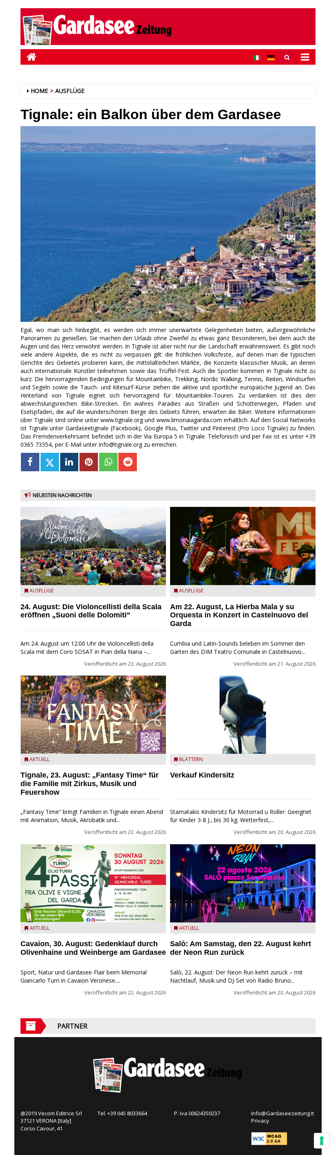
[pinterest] (88, 462)
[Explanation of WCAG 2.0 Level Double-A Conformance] (269, 1138)
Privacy (260, 1120)
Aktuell (40, 759)
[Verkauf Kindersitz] (243, 715)
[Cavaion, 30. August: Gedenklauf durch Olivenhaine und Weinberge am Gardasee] (93, 883)
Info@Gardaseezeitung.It (282, 1113)
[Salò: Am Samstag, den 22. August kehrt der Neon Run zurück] (243, 883)
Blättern (191, 759)
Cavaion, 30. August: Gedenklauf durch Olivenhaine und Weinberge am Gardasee (93, 948)
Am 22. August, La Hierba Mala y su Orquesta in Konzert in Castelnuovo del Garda (239, 615)
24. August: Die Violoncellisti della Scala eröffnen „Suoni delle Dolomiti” (90, 611)
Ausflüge (69, 91)
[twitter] (50, 462)
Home (39, 91)
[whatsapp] (108, 462)
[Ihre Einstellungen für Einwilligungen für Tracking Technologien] (321, 1140)
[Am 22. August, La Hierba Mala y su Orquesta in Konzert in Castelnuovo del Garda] (243, 546)
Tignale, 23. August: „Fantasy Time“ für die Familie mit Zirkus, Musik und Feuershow (89, 783)
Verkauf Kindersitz (202, 775)
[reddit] (127, 462)
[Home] (28, 56)
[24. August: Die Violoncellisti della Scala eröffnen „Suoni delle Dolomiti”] (93, 546)
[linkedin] (69, 462)
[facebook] (30, 462)
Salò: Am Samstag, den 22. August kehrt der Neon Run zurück (240, 948)
